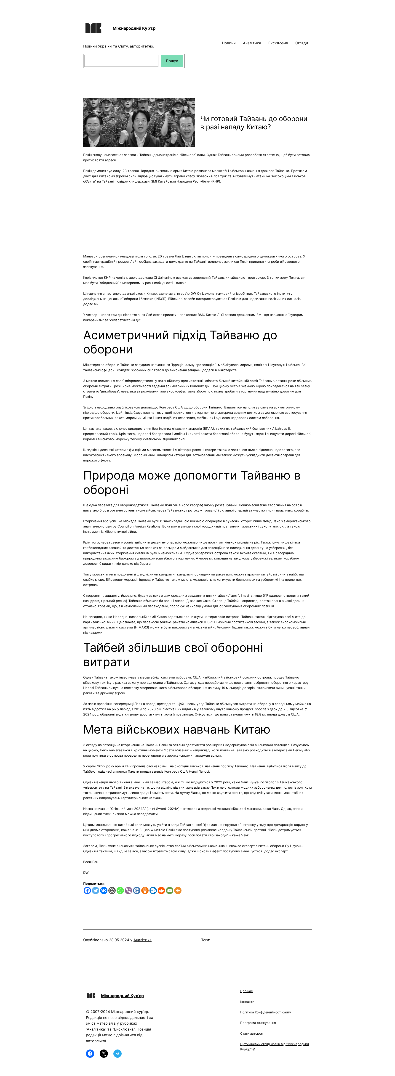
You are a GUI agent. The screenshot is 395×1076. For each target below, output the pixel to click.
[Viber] (128, 890)
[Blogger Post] (112, 890)
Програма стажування (258, 1023)
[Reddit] (161, 890)
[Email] (169, 890)
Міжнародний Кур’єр (134, 28)
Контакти (247, 1002)
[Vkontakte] (103, 890)
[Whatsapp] (120, 890)
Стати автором (252, 1033)
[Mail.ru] (136, 890)
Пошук (172, 60)
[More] (177, 890)
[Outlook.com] (153, 890)
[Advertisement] (197, 216)
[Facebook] (87, 890)
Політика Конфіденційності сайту (265, 1012)
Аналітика (142, 940)
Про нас (246, 991)
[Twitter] (95, 890)
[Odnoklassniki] (145, 890)
